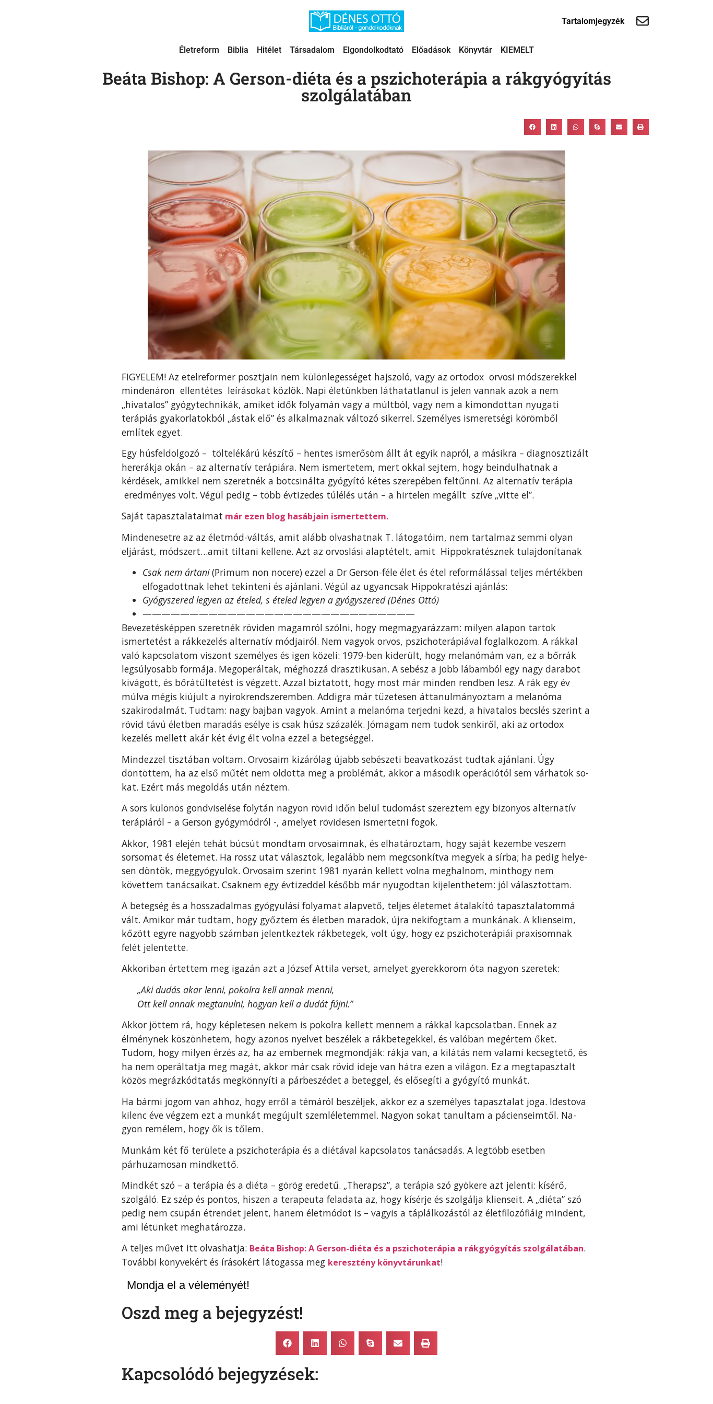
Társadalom (312, 50)
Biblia (238, 50)
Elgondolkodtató (373, 50)
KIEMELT (517, 50)
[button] (532, 127)
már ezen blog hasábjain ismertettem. (305, 516)
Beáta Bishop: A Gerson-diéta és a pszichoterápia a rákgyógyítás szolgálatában (416, 1248)
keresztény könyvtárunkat (384, 1262)
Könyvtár (475, 50)
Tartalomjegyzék (593, 21)
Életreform (199, 50)
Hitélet (269, 50)
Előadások (431, 50)
